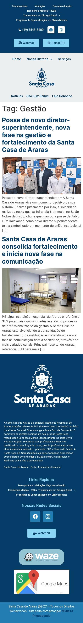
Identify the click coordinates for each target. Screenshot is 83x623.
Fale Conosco (62, 96)
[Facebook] (50, 29)
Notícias (17, 96)
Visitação (40, 6)
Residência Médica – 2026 (41, 11)
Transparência (19, 6)
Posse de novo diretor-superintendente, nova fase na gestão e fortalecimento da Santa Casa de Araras (38, 135)
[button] (26, 43)
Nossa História (37, 59)
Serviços (64, 59)
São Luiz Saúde (37, 96)
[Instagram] (61, 29)
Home (16, 59)
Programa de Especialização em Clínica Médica (41, 20)
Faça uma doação (62, 6)
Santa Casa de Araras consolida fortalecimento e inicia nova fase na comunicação (40, 250)
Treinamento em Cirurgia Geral (40, 15)
